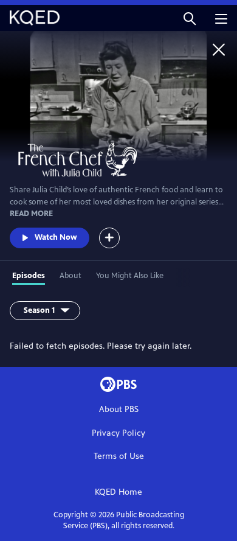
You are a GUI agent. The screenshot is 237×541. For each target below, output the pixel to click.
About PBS (119, 409)
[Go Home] (219, 49)
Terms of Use (119, 456)
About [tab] (70, 276)
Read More (31, 213)
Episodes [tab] (28, 276)
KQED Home (118, 492)
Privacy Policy (118, 433)
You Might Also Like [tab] (129, 276)
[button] (189, 18)
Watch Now (56, 237)
